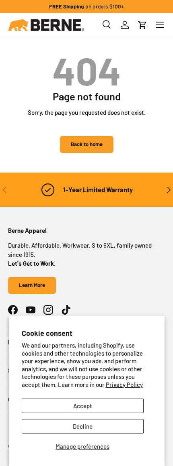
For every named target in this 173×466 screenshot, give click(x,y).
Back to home (87, 144)
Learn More (32, 285)
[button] (142, 25)
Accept (82, 405)
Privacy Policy (124, 384)
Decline (83, 426)
